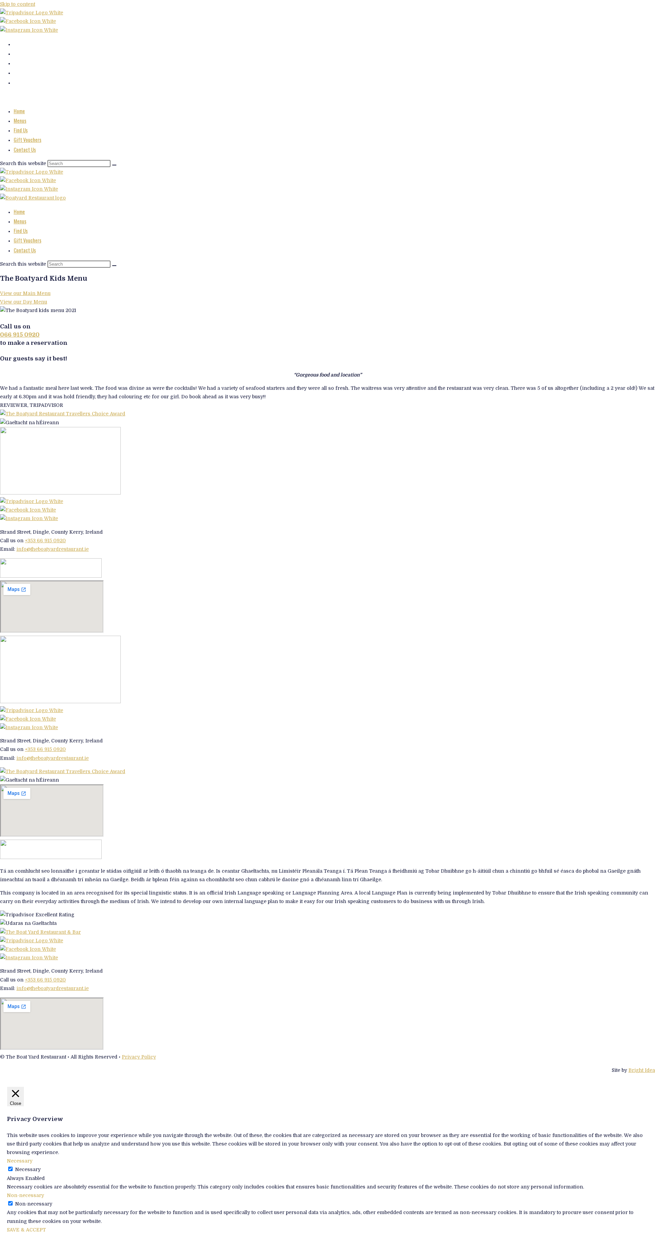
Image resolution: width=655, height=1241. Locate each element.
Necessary (28, 1169)
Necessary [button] (19, 1161)
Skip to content (17, 4)
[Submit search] (114, 165)
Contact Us (25, 149)
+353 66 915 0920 (45, 540)
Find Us (21, 130)
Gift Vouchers (27, 139)
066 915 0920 (20, 334)
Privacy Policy (139, 1057)
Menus (20, 120)
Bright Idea (641, 1070)
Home (19, 111)
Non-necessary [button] (25, 1195)
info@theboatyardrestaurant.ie (52, 549)
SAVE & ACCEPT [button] (26, 1229)
